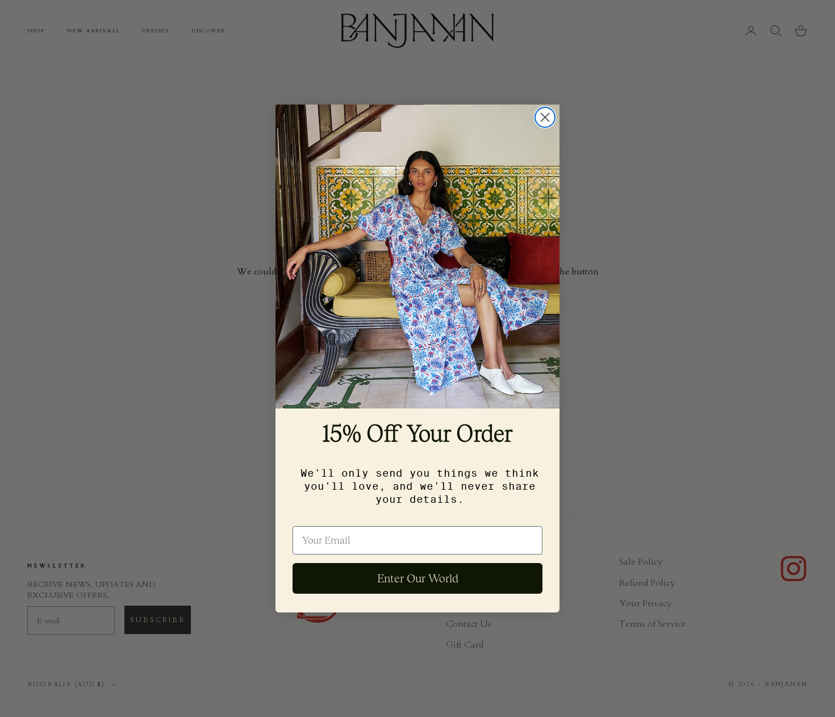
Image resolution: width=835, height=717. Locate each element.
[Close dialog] (545, 117)
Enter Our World (417, 578)
